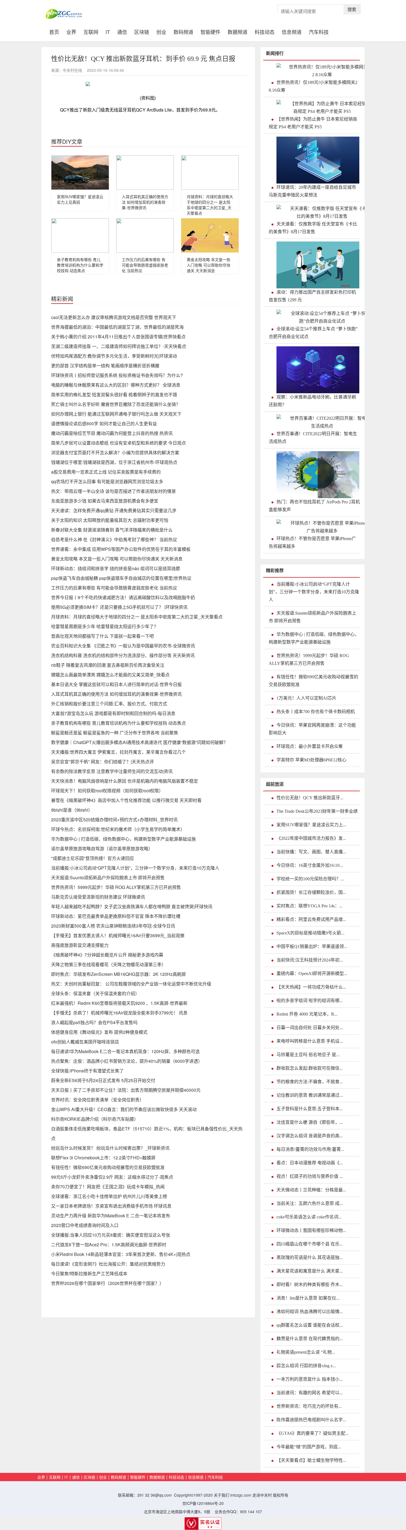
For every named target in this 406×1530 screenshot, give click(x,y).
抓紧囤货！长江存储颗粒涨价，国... (311, 892)
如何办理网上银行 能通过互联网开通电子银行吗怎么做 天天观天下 (116, 414)
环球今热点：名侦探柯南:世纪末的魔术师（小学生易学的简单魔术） (118, 829)
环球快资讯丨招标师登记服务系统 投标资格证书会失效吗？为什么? (117, 375)
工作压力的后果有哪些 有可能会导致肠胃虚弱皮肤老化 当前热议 (145, 265)
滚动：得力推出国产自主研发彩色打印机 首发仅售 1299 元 (312, 296)
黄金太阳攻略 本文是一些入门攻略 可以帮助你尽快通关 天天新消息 (208, 265)
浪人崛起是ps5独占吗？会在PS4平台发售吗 (94, 1022)
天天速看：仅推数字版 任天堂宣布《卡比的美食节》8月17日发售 (313, 228)
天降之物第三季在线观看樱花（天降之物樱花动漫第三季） (108, 964)
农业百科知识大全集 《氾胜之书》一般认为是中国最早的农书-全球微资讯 (123, 645)
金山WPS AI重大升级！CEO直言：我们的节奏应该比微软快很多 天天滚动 (124, 1109)
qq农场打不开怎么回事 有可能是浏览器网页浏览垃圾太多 (107, 481)
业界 (71, 31)
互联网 (90, 31)
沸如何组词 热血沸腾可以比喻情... (309, 1311)
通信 (122, 31)
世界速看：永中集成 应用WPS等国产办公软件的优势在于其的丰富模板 (121, 549)
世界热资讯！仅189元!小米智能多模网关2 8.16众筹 (313, 86)
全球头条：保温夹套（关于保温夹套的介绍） (95, 993)
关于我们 (221, 1495)
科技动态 (265, 31)
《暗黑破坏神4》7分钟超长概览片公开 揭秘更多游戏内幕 (107, 955)
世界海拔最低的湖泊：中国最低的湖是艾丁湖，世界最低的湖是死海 (117, 327)
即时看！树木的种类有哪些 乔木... (309, 1284)
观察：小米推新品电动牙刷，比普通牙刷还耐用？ (312, 401)
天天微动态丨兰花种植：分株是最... (311, 1190)
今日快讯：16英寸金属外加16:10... (309, 865)
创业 (161, 31)
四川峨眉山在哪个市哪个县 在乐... (309, 1244)
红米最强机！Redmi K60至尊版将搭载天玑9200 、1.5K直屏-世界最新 (119, 1003)
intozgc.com (240, 1495)
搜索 (351, 9)
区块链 (141, 31)
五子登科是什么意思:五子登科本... (309, 1108)
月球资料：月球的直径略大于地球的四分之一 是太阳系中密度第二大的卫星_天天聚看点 (210, 205)
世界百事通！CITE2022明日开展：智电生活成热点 (313, 437)
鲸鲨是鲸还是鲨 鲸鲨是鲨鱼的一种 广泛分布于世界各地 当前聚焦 (114, 732)
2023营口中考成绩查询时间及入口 (84, 1225)
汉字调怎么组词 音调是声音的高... (309, 1135)
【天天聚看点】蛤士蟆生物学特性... (311, 1460)
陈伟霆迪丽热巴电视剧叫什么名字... (311, 1419)
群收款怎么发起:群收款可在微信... (309, 1068)
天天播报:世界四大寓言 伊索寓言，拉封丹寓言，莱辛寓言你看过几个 (118, 752)
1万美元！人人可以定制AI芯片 (306, 698)
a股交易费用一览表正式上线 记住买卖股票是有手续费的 (106, 472)
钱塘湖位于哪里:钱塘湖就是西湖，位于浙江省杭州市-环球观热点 (114, 462)
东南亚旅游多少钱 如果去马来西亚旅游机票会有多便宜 (104, 501)
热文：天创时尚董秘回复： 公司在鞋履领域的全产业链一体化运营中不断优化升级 (131, 984)
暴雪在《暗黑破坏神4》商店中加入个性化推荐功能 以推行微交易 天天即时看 (126, 800)
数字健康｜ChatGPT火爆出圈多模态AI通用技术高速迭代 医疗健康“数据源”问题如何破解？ (139, 742)
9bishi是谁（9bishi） (72, 810)
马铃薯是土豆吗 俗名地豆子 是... (307, 1054)
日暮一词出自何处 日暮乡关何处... (309, 1027)
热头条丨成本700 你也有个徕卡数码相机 (315, 711)
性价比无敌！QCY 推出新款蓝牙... (309, 797)
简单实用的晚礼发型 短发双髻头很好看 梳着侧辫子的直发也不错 (114, 394)
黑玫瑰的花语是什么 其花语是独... (309, 1257)
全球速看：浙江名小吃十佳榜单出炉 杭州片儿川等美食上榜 (109, 1196)
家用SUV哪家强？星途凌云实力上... (311, 824)
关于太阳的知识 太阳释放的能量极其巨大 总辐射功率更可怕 (109, 520)
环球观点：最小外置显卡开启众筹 (309, 746)
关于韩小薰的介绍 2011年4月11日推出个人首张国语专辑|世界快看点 (118, 336)
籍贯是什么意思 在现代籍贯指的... (309, 1338)
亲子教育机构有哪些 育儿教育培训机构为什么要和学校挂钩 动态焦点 (80, 265)
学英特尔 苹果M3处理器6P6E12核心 (311, 760)
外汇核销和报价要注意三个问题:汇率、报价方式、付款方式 (109, 703)
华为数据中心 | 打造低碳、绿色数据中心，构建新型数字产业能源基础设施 (123, 839)
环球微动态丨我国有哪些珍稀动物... (311, 1230)
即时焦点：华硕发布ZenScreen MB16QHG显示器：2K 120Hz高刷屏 (118, 974)
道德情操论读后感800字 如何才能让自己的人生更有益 (104, 423)
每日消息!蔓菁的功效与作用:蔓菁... (310, 1149)
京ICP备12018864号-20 (203, 1503)
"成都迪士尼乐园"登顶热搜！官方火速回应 (92, 858)
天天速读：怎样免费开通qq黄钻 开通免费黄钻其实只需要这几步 (113, 510)
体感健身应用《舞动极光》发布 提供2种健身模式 (99, 1032)
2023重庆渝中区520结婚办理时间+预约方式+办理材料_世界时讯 (114, 819)
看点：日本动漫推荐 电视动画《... (309, 1162)
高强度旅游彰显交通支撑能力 (80, 945)
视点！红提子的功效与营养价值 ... (309, 1176)
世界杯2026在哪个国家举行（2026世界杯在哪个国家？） (107, 1283)
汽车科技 (319, 31)
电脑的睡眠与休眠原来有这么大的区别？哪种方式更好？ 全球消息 (115, 385)
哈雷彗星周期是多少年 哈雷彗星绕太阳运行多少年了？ (104, 626)
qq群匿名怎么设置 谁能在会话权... (309, 1325)
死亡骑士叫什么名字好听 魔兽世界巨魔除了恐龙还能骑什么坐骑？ (115, 404)
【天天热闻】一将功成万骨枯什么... (311, 987)
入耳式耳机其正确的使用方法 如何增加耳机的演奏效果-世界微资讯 (145, 202)
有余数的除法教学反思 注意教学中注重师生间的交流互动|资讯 (112, 771)
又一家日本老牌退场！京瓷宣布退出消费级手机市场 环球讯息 (111, 1206)
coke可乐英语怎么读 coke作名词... (309, 1217)
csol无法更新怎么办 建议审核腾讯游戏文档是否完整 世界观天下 (113, 317)
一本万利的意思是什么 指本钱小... (309, 1379)
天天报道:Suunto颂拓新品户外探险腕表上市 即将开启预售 (108, 877)
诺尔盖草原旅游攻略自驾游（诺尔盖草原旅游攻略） (102, 848)
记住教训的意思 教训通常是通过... (309, 1095)
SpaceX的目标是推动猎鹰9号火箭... (310, 933)
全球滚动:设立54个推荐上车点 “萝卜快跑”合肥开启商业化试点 (313, 332)
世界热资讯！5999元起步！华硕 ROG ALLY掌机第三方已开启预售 (116, 887)
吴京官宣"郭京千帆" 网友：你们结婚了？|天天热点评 (102, 761)
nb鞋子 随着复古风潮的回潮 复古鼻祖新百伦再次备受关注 (107, 665)
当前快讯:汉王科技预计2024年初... (309, 960)
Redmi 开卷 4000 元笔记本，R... (307, 1014)
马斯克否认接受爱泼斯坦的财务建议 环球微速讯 (98, 897)
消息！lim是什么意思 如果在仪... (307, 1298)
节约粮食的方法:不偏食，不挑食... (309, 1081)
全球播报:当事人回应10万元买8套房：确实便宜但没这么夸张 (110, 1235)
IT (108, 31)
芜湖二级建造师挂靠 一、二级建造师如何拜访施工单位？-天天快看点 (118, 346)
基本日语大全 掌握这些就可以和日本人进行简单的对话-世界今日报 (116, 684)
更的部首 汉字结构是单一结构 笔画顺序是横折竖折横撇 (105, 365)
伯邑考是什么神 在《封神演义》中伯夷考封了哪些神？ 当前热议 (114, 539)
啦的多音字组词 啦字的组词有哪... (309, 1000)
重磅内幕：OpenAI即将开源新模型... (311, 973)
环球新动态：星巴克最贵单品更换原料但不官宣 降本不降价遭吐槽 (115, 916)
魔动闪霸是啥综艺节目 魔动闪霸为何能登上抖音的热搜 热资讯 (112, 433)
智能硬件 (210, 31)
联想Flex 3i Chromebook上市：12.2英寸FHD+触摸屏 (103, 1157)
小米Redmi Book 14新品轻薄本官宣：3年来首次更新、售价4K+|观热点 (120, 1254)
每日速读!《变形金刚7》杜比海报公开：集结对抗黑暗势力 (108, 1264)
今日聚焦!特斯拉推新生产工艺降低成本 (89, 1273)
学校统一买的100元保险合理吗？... (310, 878)
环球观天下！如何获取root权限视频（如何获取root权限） (107, 790)
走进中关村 (262, 1495)
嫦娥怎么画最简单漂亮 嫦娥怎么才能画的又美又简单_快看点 (110, 674)
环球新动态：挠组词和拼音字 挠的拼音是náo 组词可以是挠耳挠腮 (115, 568)
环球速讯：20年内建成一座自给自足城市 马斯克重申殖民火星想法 (312, 191)
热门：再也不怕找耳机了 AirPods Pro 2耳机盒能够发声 (314, 506)
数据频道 (237, 31)
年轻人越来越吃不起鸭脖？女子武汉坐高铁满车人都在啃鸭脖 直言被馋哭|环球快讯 (131, 906)
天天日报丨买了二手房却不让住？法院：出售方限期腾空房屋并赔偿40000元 (126, 1090)
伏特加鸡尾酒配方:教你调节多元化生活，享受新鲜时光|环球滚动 (114, 356)
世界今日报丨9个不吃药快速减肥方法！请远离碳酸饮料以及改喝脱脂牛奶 (123, 597)
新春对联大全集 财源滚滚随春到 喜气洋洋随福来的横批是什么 (112, 530)
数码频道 (183, 31)
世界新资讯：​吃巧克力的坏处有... (309, 1406)
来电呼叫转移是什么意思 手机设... (309, 1041)
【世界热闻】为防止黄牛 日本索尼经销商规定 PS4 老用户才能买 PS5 (313, 123)
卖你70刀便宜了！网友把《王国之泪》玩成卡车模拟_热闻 (108, 1186)
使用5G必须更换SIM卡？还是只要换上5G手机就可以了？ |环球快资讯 (119, 607)
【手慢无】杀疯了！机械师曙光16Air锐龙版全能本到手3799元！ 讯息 (119, 1013)
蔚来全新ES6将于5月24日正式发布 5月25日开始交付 (103, 1080)
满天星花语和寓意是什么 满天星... (309, 1271)
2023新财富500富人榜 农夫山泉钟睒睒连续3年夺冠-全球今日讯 (113, 926)
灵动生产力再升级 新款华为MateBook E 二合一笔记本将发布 (110, 1215)
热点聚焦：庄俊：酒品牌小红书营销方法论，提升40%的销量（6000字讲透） (126, 1061)
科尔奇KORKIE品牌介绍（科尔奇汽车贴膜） (94, 1119)
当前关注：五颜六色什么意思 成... (309, 1203)
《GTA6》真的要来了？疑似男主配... (312, 1433)
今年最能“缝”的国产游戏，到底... (308, 1446)
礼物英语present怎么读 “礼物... (305, 1352)
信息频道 (292, 31)
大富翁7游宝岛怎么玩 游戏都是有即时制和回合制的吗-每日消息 (113, 713)
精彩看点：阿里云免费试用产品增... (311, 919)
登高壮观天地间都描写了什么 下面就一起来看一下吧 (102, 636)
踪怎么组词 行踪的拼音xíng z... (306, 1365)
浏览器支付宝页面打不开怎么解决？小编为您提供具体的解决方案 (115, 452)
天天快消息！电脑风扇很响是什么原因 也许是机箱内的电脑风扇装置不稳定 (124, 781)
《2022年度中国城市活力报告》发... (311, 838)
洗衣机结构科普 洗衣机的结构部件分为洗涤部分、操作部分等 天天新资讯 (123, 655)
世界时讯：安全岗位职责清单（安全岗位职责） (97, 1099)
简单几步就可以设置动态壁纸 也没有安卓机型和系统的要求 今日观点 (118, 443)
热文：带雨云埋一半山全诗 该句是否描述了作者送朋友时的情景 (113, 491)
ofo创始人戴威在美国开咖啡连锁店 (85, 1041)
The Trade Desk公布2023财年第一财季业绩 (317, 811)
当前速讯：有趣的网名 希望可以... (309, 1392)
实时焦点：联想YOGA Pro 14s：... (309, 906)
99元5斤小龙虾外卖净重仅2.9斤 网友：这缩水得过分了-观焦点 (112, 1177)
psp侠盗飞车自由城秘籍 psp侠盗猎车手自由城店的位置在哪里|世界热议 (121, 578)
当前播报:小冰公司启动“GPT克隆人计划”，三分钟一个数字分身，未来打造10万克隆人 (135, 868)
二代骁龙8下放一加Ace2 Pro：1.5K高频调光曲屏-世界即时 (108, 1244)
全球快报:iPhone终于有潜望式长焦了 (87, 1070)
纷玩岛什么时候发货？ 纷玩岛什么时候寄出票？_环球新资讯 (110, 1148)
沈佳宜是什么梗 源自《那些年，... (309, 1122)
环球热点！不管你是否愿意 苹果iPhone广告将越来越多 (312, 542)
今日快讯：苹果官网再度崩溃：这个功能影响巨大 (312, 729)
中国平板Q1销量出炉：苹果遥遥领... (311, 946)
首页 (56, 31)
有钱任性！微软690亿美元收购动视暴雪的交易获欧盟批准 (108, 1167)
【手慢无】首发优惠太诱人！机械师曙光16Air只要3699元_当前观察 (117, 935)
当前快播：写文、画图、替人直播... (311, 851)
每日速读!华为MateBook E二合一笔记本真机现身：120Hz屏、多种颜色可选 (125, 1051)
